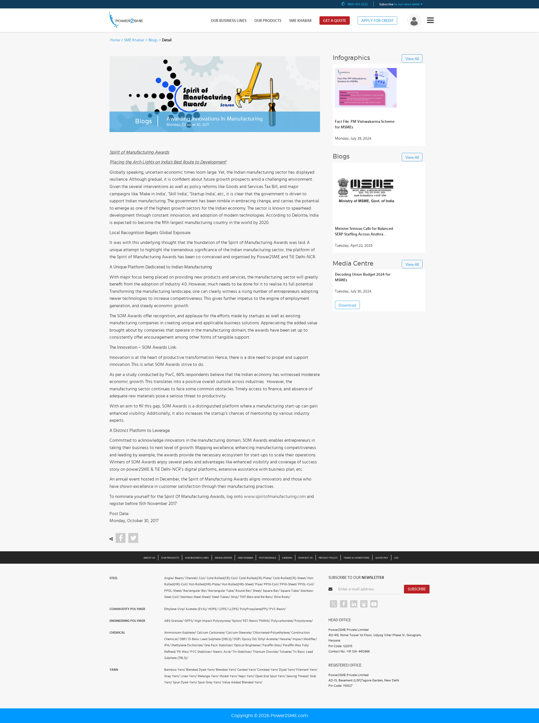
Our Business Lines (228, 21)
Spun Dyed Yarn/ (185, 682)
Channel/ (191, 578)
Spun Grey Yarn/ (209, 682)
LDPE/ (223, 609)
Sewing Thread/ (297, 676)
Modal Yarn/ (228, 676)
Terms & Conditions (356, 558)
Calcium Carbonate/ (211, 632)
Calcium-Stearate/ (239, 632)
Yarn (113, 669)
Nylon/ (237, 620)
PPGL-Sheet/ (173, 590)
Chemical (117, 632)
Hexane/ (286, 639)
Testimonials (267, 558)
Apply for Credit (377, 21)
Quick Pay (381, 558)
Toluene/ (286, 651)
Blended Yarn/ (226, 669)
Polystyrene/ (303, 620)
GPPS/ (189, 620)
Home (115, 40)
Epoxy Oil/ (249, 639)
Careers (287, 558)
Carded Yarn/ (246, 669)
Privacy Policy (328, 558)
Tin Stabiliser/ (242, 651)
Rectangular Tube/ (221, 590)
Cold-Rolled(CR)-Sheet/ (290, 578)
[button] (269, 361)
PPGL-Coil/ (306, 584)
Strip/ (235, 597)
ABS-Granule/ (174, 620)
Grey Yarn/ (172, 676)
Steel (113, 578)
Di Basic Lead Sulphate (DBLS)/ (210, 639)
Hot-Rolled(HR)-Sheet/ (238, 584)
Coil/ (202, 578)
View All (412, 58)
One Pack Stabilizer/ (218, 645)
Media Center (223, 558)
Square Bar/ (271, 590)
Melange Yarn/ (208, 676)
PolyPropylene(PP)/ (254, 609)
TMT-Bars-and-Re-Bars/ (256, 597)
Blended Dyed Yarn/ (200, 669)
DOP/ (237, 639)
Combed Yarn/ (267, 669)
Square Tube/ (290, 590)
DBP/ (183, 639)
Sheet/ (257, 590)
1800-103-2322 (357, 4)
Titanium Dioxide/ (266, 651)
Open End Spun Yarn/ (270, 676)
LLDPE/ (234, 609)
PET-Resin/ (250, 620)
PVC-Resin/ (278, 609)
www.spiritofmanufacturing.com (275, 496)
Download (347, 305)
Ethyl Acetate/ (268, 639)
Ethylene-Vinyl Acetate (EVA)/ (185, 609)
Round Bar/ (244, 590)
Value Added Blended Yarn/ (242, 682)
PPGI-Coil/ (271, 584)
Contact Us (305, 558)
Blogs (153, 40)
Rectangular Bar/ (195, 590)
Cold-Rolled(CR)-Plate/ (255, 578)
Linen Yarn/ (189, 676)
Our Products (267, 21)
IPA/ (167, 645)
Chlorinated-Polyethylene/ (272, 632)
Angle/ (169, 578)
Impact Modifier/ (305, 639)
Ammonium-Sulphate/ (180, 632)
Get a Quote (334, 21)
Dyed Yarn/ (287, 669)
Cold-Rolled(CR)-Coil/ (222, 578)
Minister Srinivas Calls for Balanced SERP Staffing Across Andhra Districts (364, 232)
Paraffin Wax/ (272, 645)
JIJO (396, 558)
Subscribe (417, 589)
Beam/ (179, 578)
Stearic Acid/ (222, 651)
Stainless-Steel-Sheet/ (195, 597)
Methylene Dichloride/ (188, 645)
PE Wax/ (183, 651)
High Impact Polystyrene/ (213, 620)
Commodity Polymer (127, 609)
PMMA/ (264, 620)
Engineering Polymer (127, 620)
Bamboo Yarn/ (174, 669)
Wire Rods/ (282, 597)
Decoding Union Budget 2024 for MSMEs (362, 277)
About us (149, 558)
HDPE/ (213, 609)
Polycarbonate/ (282, 620)
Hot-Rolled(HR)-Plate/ (205, 584)
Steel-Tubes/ (221, 597)
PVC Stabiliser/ (201, 651)
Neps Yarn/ (246, 676)
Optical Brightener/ (248, 645)
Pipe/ (259, 584)
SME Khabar (300, 21)
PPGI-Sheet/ (288, 584)
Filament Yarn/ (306, 669)
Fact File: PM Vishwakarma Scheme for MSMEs (364, 124)
